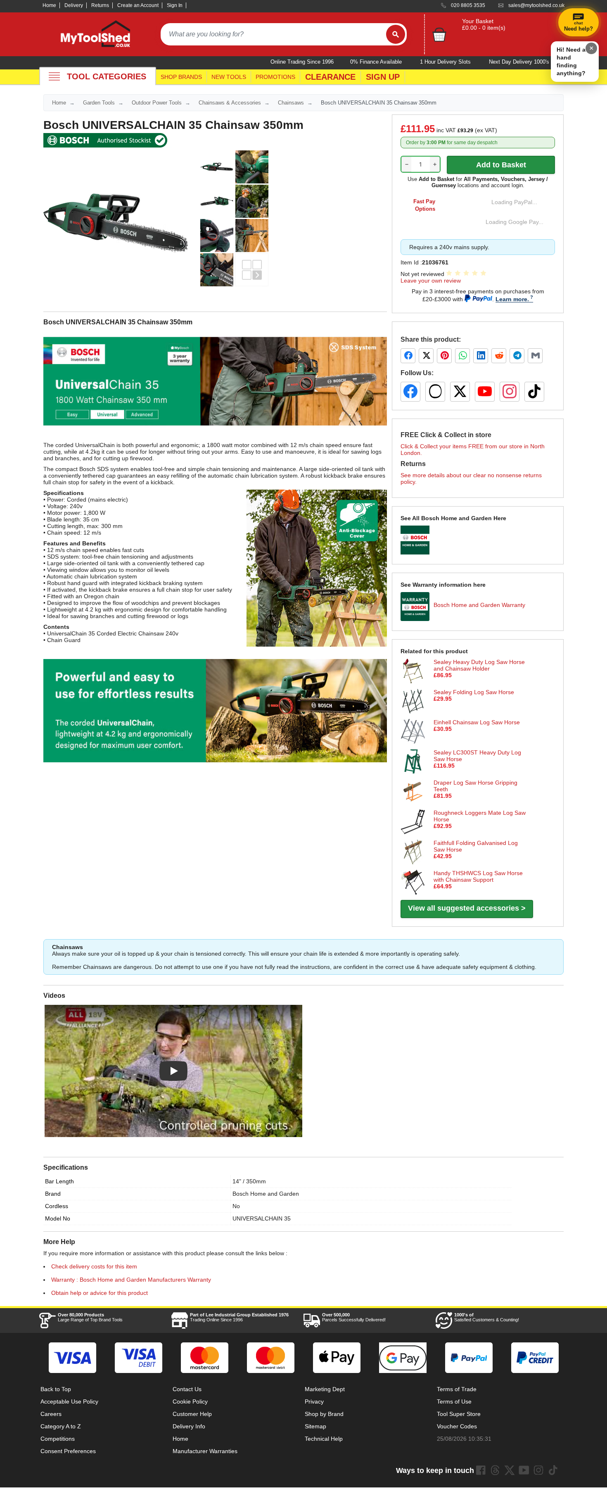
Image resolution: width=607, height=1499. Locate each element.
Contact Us (187, 1389)
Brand (53, 1193)
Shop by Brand (324, 1414)
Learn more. (512, 299)
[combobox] (273, 34)
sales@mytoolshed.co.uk (536, 5)
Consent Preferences (68, 1451)
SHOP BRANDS (181, 77)
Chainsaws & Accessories (230, 103)
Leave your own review (431, 280)
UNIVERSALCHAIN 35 (261, 1218)
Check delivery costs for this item (94, 1266)
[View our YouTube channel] (485, 392)
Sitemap (315, 1426)
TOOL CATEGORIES (106, 76)
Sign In (175, 5)
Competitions (57, 1438)
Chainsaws (291, 103)
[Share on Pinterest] (444, 355)
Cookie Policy (190, 1401)
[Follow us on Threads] (435, 392)
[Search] (395, 34)
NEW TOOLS (228, 77)
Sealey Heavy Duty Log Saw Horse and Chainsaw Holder (479, 665)
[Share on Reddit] (498, 355)
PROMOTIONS (275, 77)
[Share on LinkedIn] (480, 355)
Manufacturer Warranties (205, 1451)
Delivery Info (189, 1426)
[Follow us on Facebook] (410, 392)
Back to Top (55, 1389)
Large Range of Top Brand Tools (90, 1317)
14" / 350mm (249, 1181)
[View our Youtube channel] (524, 1470)
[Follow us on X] (460, 392)
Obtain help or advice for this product (99, 1293)
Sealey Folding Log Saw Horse (474, 692)
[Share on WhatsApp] (462, 355)
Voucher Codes (457, 1426)
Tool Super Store (459, 1414)
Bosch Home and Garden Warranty (479, 605)
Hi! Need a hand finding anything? (571, 61)
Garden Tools (99, 103)
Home (49, 5)
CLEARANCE (330, 76)
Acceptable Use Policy (69, 1401)
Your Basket (477, 21)
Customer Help (192, 1414)
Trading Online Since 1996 (239, 1317)
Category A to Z (60, 1426)
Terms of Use (454, 1401)
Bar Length (59, 1181)
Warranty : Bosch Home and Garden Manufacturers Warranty (131, 1279)
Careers (51, 1414)
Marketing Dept (325, 1389)
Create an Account (138, 5)
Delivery (73, 5)
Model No (57, 1218)
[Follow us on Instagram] (509, 392)
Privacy (314, 1401)
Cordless (56, 1206)
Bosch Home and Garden (265, 1193)
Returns (100, 5)
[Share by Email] (535, 355)
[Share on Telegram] (517, 355)
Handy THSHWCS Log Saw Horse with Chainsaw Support (478, 876)
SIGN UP (383, 76)
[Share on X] (426, 355)
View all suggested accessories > (467, 908)
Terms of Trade (457, 1389)
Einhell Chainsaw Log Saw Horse (477, 722)
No (236, 1206)
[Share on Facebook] (408, 355)
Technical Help (324, 1438)
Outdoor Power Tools (157, 103)
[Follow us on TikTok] (534, 392)
